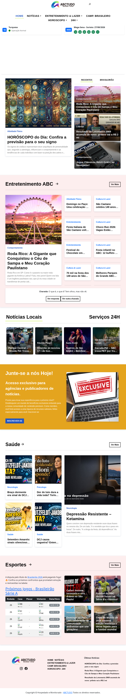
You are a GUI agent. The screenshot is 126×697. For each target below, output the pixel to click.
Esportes (16, 564)
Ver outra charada (70, 299)
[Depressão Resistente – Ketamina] (92, 480)
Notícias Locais (24, 317)
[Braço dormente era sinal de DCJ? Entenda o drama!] (18, 469)
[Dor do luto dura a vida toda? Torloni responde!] (48, 469)
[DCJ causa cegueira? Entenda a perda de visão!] (48, 517)
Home (19, 16)
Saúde (12, 444)
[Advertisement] (63, 55)
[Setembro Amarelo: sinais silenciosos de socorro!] (18, 517)
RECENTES (86, 80)
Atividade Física (14, 131)
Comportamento (15, 248)
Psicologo (41, 487)
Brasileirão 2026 (35, 577)
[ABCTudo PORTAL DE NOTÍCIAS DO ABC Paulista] (62, 5)
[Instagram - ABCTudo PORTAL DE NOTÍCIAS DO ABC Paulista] (21, 669)
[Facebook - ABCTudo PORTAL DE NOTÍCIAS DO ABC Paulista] (26, 669)
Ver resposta (53, 299)
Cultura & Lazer (73, 268)
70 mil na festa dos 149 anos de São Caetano (77, 276)
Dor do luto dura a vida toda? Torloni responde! (47, 495)
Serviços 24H (104, 317)
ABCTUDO (67, 692)
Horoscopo (56, 20)
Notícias (33, 16)
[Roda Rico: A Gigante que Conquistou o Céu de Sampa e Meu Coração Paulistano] (33, 219)
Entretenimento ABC (30, 184)
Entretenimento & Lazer (62, 16)
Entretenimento (73, 222)
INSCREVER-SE (14, 421)
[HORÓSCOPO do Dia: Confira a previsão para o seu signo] (38, 103)
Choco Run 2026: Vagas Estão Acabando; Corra (106, 230)
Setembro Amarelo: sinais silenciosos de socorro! (18, 542)
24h (73, 20)
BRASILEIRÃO (107, 80)
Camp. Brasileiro (98, 16)
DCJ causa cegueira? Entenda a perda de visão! (48, 542)
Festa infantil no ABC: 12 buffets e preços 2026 (106, 253)
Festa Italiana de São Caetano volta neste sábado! (77, 230)
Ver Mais (115, 184)
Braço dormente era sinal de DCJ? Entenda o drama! (17, 495)
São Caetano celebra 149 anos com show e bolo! (106, 207)
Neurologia (12, 487)
